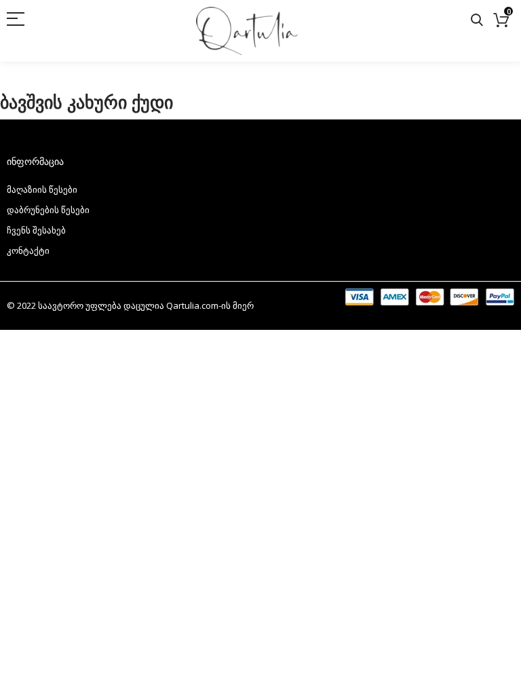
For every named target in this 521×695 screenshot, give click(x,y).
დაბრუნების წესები (48, 210)
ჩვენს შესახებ (36, 230)
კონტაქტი (28, 250)
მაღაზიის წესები (42, 189)
